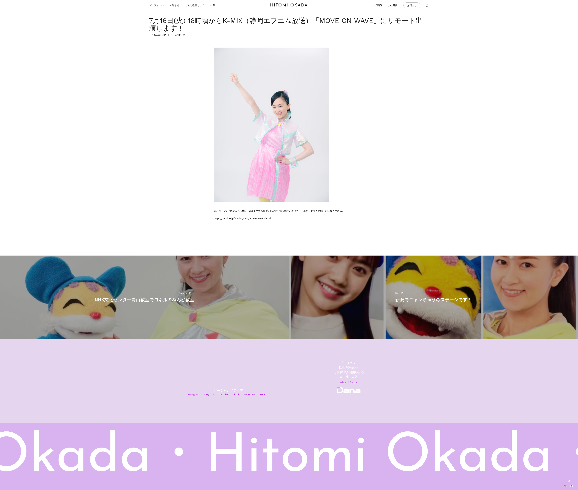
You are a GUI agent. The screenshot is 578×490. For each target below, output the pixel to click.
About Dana (348, 382)
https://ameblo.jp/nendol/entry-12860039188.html (242, 218)
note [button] (262, 394)
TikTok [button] (236, 394)
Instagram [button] (193, 394)
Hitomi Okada (289, 5)
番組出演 (180, 35)
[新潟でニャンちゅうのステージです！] (433, 297)
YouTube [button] (223, 394)
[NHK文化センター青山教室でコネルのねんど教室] (144, 297)
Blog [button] (206, 394)
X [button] (213, 394)
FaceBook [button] (249, 394)
